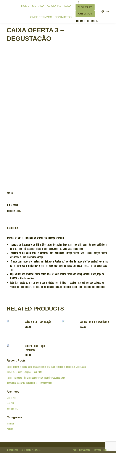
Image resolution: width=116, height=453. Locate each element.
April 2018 (10, 403)
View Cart (85, 7)
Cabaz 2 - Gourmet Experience (94, 321)
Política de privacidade (81, 450)
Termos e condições (101, 450)
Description (12, 227)
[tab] (12, 226)
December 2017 (12, 408)
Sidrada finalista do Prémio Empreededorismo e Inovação (28, 377)
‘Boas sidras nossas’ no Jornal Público (22, 383)
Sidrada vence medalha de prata (19, 372)
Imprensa (10, 423)
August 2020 (11, 397)
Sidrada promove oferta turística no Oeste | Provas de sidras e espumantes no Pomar (40, 366)
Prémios (10, 428)
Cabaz (18, 210)
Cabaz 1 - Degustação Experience (35, 347)
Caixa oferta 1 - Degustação (38, 321)
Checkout (85, 13)
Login (107, 11)
